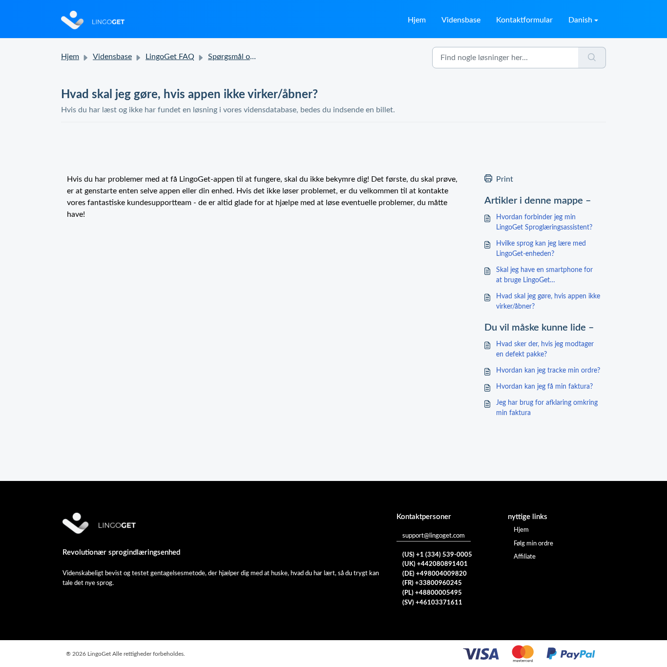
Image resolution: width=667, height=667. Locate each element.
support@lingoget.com (433, 536)
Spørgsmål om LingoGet (249, 57)
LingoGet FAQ (170, 57)
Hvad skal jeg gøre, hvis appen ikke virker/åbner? (548, 301)
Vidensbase (460, 20)
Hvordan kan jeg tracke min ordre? (548, 370)
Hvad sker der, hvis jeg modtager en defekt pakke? (545, 349)
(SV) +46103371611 (432, 603)
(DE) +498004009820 (434, 574)
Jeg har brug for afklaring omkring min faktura (547, 408)
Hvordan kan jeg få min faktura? (544, 386)
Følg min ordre (533, 544)
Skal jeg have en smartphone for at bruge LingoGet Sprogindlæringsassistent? (544, 276)
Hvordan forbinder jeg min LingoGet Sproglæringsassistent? (544, 222)
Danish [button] (580, 20)
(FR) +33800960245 (432, 583)
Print (504, 179)
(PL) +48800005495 (432, 593)
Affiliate (525, 557)
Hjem (417, 20)
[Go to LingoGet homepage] (93, 20)
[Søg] (592, 57)
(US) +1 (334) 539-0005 (437, 555)
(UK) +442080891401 (435, 564)
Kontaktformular (524, 20)
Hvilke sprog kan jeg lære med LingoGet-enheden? (541, 248)
